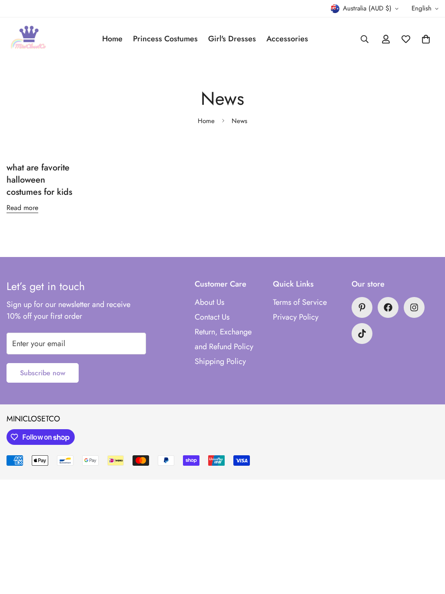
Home (112, 38)
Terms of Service (300, 302)
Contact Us (212, 317)
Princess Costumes (165, 38)
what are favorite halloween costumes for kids (39, 179)
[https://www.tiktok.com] (362, 333)
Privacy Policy (296, 317)
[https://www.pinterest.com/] (362, 307)
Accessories (287, 38)
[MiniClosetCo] (28, 38)
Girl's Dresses (232, 38)
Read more (22, 208)
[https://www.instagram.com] (414, 307)
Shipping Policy (220, 361)
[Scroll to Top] (428, 547)
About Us (209, 302)
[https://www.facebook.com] (388, 307)
